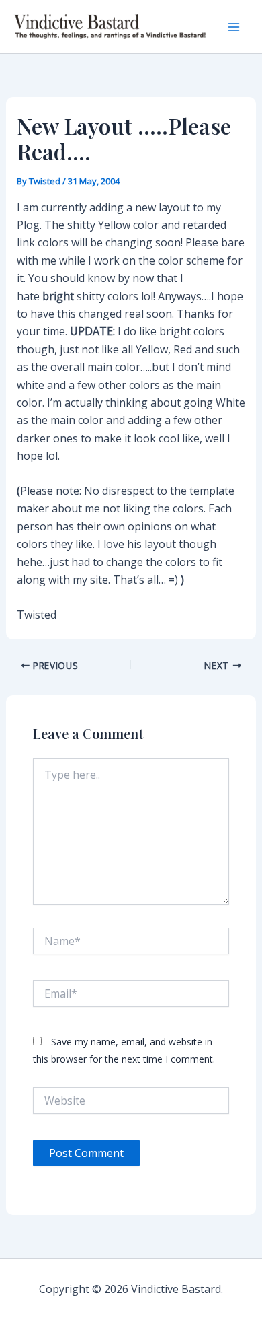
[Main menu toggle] (234, 27)
